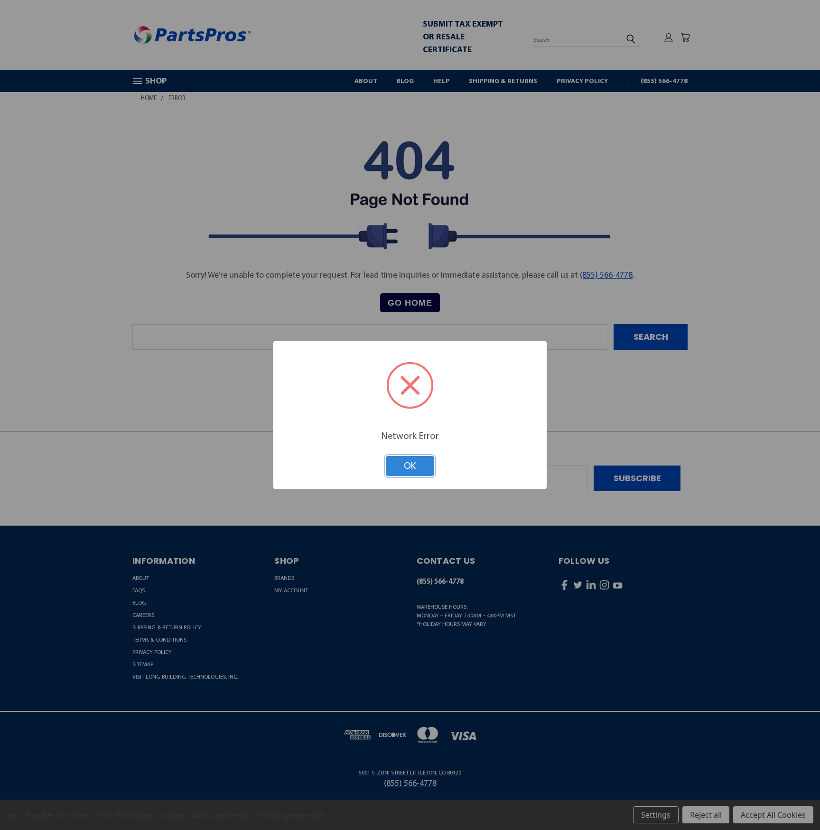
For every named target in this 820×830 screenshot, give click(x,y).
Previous (792, 799)
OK (410, 465)
